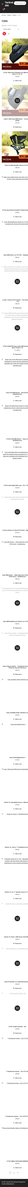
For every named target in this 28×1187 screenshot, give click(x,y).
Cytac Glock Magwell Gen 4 (17, 757)
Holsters (9, 15)
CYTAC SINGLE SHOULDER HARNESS (17, 1161)
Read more (18, 127)
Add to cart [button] (18, 80)
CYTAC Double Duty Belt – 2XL (17, 1026)
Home (4, 15)
